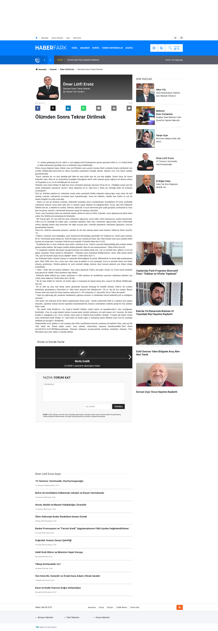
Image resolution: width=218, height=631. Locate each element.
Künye (101, 607)
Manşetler (44, 38)
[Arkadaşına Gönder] (98, 108)
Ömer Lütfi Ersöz (67, 69)
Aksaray (85, 48)
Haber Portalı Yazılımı (48, 627)
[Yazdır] (113, 108)
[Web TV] (175, 38)
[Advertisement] (75, 17)
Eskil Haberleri (73, 617)
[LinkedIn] (68, 108)
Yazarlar (53, 69)
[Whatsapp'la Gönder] (83, 108)
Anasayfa (42, 69)
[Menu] (154, 48)
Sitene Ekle (77, 38)
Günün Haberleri (57, 38)
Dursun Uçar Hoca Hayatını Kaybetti (83, 60)
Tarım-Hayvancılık (112, 48)
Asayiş (129, 48)
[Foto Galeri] (181, 38)
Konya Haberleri (103, 617)
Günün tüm (174, 60)
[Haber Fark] (51, 48)
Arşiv (68, 38)
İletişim (110, 607)
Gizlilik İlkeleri (121, 607)
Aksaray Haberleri (45, 617)
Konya (95, 48)
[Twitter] (53, 108)
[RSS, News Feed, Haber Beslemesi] (179, 607)
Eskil (75, 48)
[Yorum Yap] (129, 108)
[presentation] (44, 59)
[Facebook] (37, 108)
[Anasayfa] (36, 38)
